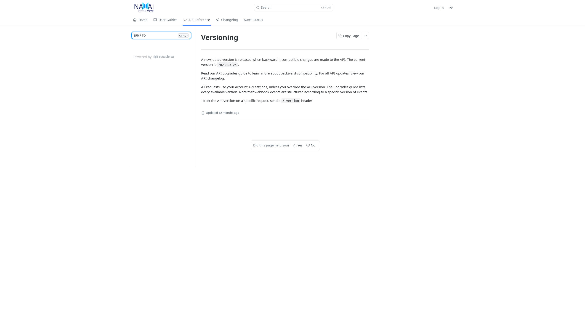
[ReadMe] (164, 56)
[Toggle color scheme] (451, 7)
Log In (439, 7)
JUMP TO (161, 35)
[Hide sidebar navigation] (193, 96)
